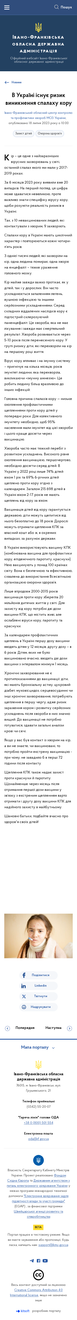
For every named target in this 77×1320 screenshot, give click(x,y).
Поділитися (40, 975)
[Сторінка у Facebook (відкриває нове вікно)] (38, 1260)
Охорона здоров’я (50, 133)
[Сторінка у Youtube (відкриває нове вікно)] (45, 1260)
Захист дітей (23, 133)
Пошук (66, 7)
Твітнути (40, 996)
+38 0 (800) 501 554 (38, 1123)
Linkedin (41, 985)
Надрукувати (41, 1007)
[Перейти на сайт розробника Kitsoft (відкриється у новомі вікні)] (23, 1311)
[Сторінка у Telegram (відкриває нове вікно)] (31, 1260)
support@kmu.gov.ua (53, 1245)
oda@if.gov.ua (38, 1139)
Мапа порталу (35, 1047)
